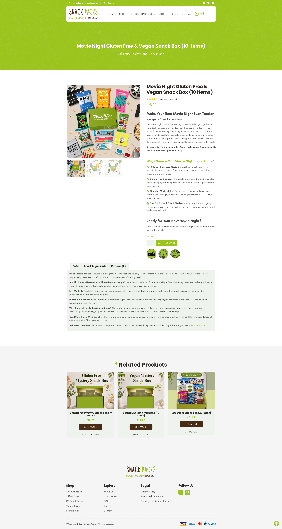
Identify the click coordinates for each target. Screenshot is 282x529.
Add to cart (166, 242)
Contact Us (199, 325)
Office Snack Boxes (143, 14)
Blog (175, 14)
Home (111, 14)
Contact (187, 14)
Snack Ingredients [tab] (95, 266)
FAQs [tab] (76, 266)
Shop (162, 14)
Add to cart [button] (90, 434)
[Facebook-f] (180, 492)
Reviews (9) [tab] (118, 266)
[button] (136, 89)
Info (121, 14)
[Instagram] (187, 492)
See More (90, 426)
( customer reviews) (167, 99)
